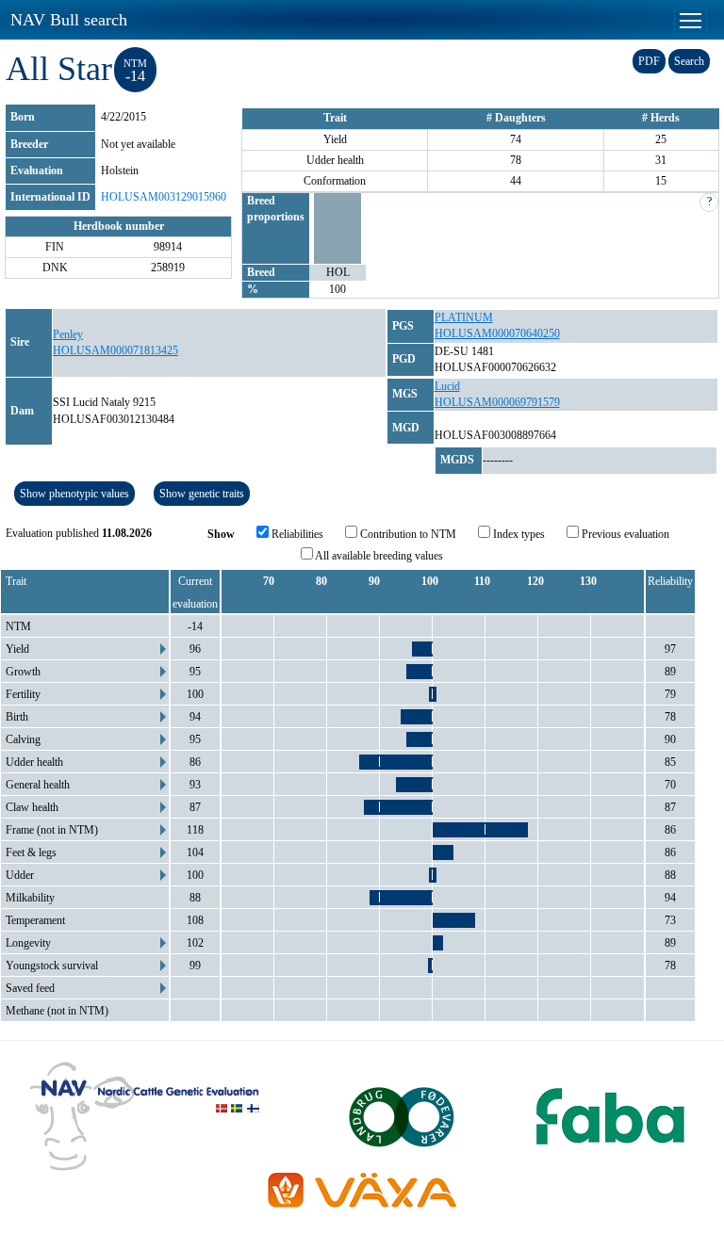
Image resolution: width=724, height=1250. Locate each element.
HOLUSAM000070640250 (497, 333)
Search (689, 61)
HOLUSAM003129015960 (163, 196)
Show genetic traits (201, 493)
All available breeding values (378, 555)
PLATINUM (464, 317)
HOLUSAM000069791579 (497, 402)
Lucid (447, 386)
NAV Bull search (68, 19)
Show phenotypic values (74, 493)
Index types (517, 534)
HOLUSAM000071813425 (115, 350)
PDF (649, 61)
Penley (68, 334)
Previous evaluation (624, 534)
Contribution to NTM (406, 534)
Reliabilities (296, 534)
